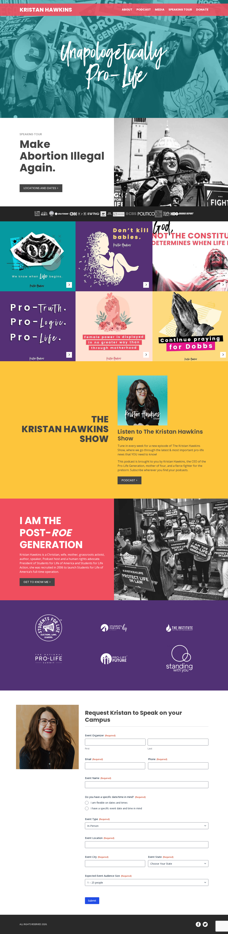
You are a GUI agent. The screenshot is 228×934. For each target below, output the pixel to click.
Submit (92, 900)
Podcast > (129, 480)
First (87, 748)
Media (159, 9)
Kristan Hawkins (46, 10)
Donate (202, 9)
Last (150, 748)
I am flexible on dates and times (109, 802)
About (127, 9)
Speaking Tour (180, 9)
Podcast (143, 9)
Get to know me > (37, 582)
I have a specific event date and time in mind (116, 808)
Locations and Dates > (41, 188)
